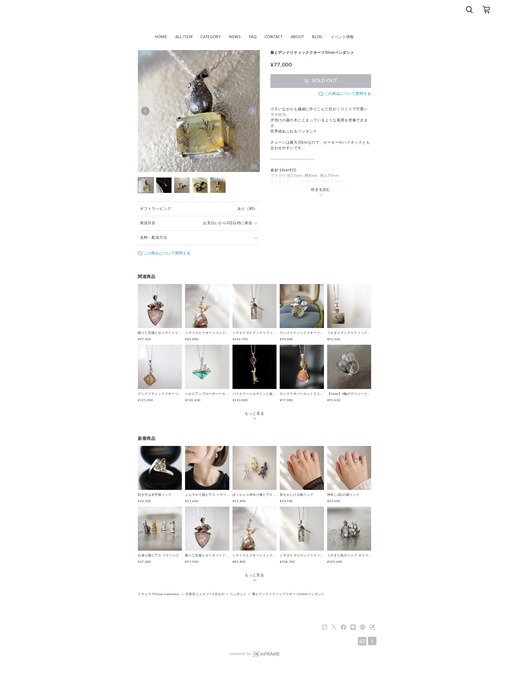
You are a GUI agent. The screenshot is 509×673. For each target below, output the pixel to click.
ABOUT (297, 37)
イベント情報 (342, 37)
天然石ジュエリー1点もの (204, 594)
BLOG (317, 37)
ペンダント (238, 594)
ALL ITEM (184, 37)
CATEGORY (210, 37)
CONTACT (274, 37)
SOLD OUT (324, 80)
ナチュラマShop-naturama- (159, 594)
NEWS (235, 37)
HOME (161, 37)
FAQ (253, 37)
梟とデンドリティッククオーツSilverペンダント (288, 594)
